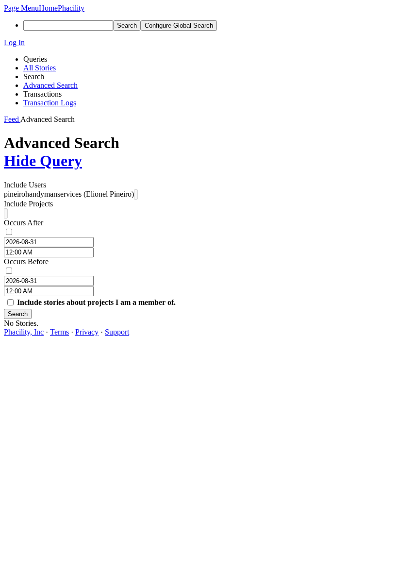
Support (117, 332)
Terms (59, 332)
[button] (21, 8)
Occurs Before (26, 261)
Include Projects (28, 204)
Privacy (87, 332)
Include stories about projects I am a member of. (96, 302)
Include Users (25, 185)
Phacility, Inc (24, 332)
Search (18, 314)
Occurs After (23, 223)
